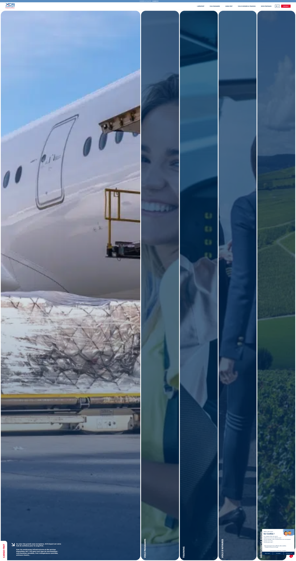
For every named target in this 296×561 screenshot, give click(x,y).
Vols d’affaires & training (247, 6)
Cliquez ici (155, 1)
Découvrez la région (261, 545)
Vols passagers (215, 6)
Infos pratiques (266, 6)
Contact (286, 6)
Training (183, 552)
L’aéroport (200, 6)
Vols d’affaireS (222, 548)
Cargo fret (228, 6)
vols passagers (144, 548)
